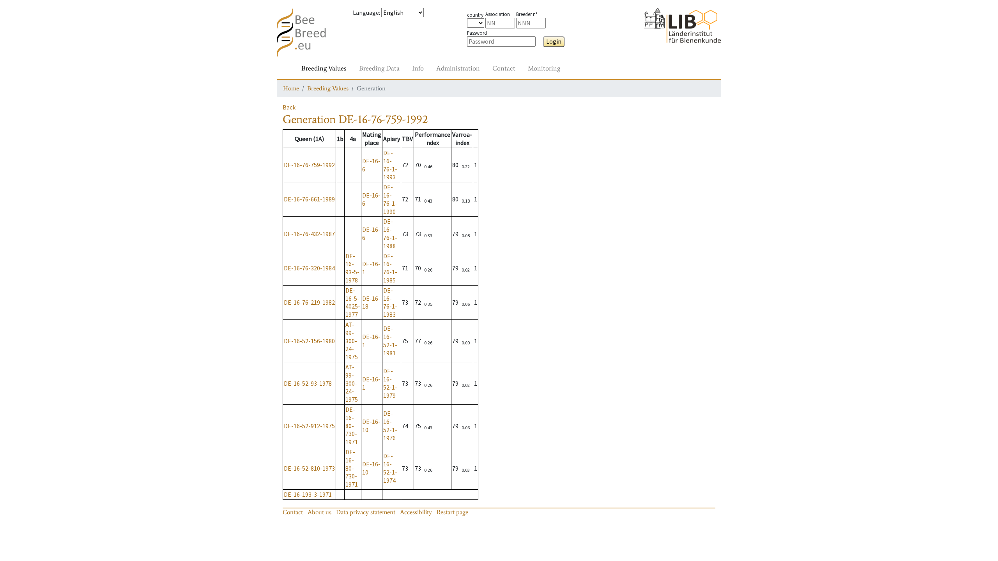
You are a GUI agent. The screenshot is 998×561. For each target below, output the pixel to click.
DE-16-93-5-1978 (352, 268)
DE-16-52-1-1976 (390, 425)
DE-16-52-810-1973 (309, 468)
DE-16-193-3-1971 (308, 494)
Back (289, 107)
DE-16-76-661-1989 (309, 199)
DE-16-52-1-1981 (390, 340)
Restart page (452, 512)
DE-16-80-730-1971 (351, 426)
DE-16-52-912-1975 (309, 426)
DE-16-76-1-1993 (390, 165)
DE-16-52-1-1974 (390, 468)
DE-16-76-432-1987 (309, 234)
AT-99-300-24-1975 (351, 341)
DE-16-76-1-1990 (390, 199)
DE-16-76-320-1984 (309, 268)
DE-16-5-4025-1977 (352, 302)
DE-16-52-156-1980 (309, 341)
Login (553, 41)
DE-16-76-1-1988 (390, 233)
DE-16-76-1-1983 (390, 302)
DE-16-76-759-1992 (309, 165)
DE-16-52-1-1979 (390, 383)
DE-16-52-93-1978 (308, 383)
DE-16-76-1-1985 (390, 268)
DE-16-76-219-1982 (309, 302)
